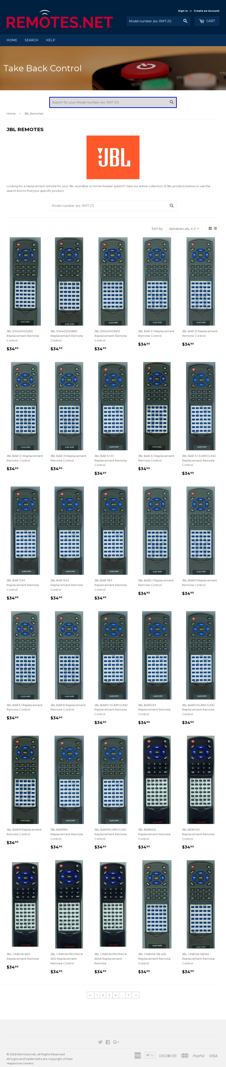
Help (50, 40)
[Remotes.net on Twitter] (100, 1042)
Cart (210, 21)
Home (12, 40)
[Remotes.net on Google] (116, 1042)
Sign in (183, 10)
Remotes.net (26, 1054)
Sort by (157, 229)
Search (31, 40)
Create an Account (206, 10)
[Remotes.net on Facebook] (107, 1042)
